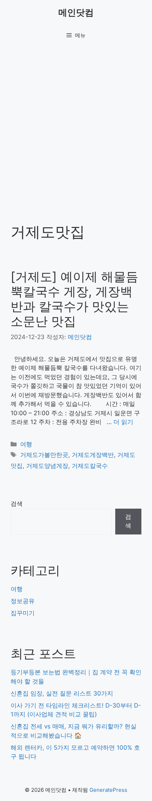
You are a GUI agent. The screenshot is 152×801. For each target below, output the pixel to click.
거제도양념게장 (47, 465)
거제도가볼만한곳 (44, 454)
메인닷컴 (76, 12)
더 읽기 (123, 421)
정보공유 (23, 601)
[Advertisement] (76, 126)
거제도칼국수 (90, 465)
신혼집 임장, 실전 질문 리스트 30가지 (62, 693)
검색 (17, 503)
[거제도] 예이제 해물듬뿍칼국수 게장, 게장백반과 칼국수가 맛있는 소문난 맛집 (74, 298)
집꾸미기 (23, 613)
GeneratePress (108, 789)
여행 (26, 444)
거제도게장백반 (93, 454)
